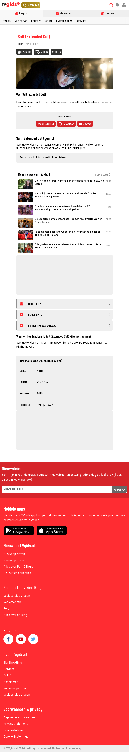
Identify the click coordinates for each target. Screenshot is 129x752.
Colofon (8, 676)
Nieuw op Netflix (14, 554)
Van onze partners (15, 688)
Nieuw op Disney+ (15, 560)
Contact (8, 669)
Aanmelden (119, 489)
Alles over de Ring (15, 615)
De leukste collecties (17, 573)
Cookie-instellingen (16, 737)
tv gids (7, 21)
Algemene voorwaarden (19, 718)
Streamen (81, 21)
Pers (6, 609)
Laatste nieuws (64, 21)
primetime (36, 21)
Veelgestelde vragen (16, 596)
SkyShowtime (12, 663)
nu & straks (21, 21)
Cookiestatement (15, 730)
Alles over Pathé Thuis (18, 567)
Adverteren (10, 682)
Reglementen (12, 602)
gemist (48, 21)
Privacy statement (15, 724)
